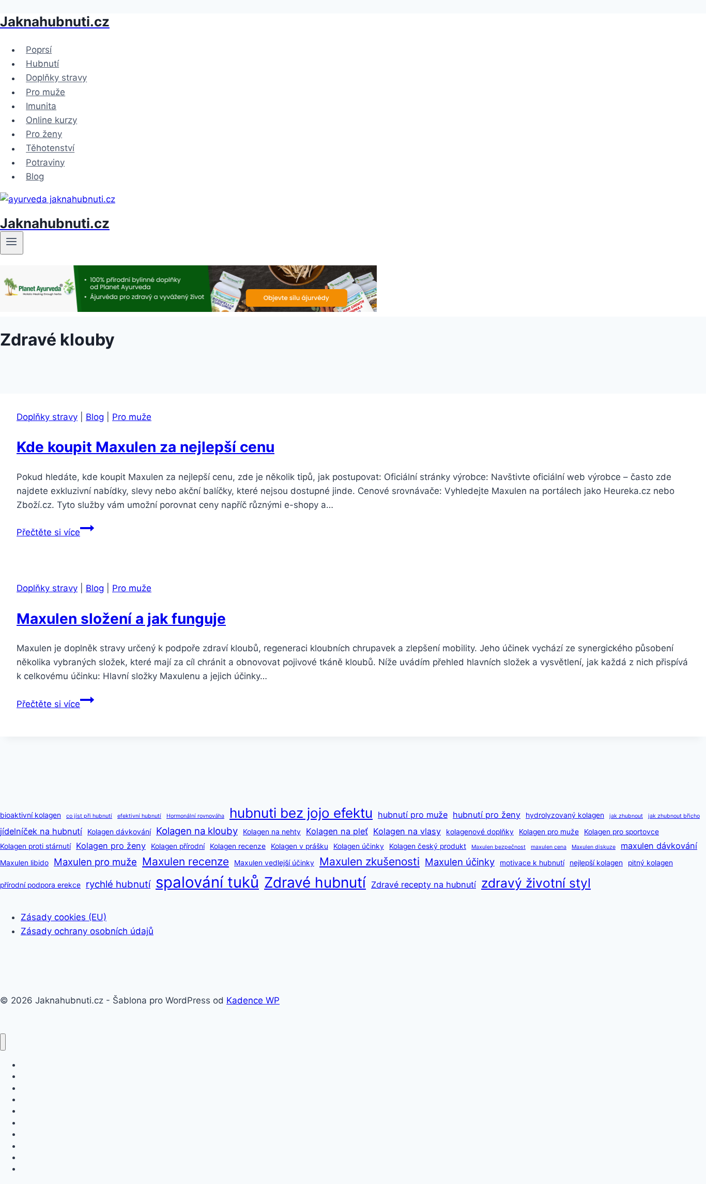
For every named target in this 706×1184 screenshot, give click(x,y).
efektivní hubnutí (139, 816)
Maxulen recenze (185, 861)
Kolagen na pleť (337, 831)
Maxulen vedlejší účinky (274, 863)
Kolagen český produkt (427, 846)
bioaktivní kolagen (30, 815)
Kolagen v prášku (299, 846)
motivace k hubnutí (532, 863)
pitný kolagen (650, 863)
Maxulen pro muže (95, 861)
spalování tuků (207, 882)
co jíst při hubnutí (89, 816)
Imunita (41, 106)
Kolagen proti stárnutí (35, 846)
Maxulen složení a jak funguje (121, 618)
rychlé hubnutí (118, 884)
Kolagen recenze (238, 846)
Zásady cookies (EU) (63, 917)
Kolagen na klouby (197, 830)
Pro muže (45, 92)
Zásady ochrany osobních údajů (87, 931)
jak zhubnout (626, 816)
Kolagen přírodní (178, 846)
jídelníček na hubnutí (41, 831)
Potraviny (45, 162)
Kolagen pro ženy (111, 846)
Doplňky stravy (56, 78)
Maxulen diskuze (594, 847)
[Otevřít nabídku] (11, 242)
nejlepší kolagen (596, 863)
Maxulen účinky (460, 861)
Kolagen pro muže (549, 832)
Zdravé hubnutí (315, 882)
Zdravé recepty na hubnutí (423, 884)
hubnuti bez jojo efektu (301, 813)
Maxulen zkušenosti (369, 861)
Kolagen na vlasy (407, 831)
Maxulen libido (24, 863)
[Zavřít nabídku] (3, 1042)
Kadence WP (253, 1000)
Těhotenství (50, 148)
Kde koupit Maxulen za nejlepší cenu (145, 447)
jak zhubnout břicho (674, 816)
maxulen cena (548, 847)
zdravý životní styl (536, 883)
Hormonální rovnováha (195, 816)
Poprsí (39, 49)
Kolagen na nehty (272, 832)
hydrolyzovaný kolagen (565, 815)
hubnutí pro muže (413, 815)
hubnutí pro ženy (486, 815)
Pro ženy (44, 134)
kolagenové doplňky (480, 832)
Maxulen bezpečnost (498, 847)
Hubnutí (42, 63)
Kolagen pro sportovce (621, 832)
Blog (35, 176)
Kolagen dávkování (119, 832)
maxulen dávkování (659, 846)
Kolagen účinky (358, 846)
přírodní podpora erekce (40, 885)
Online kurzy (51, 120)
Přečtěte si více (55, 532)
